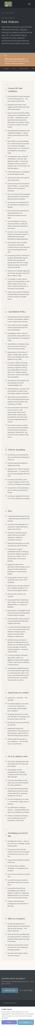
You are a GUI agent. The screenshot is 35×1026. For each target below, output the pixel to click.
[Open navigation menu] (29, 3)
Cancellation (23, 68)
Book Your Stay (10, 990)
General (6, 68)
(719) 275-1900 (27, 990)
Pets (14, 68)
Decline (9, 1022)
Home (3, 13)
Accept (26, 1022)
